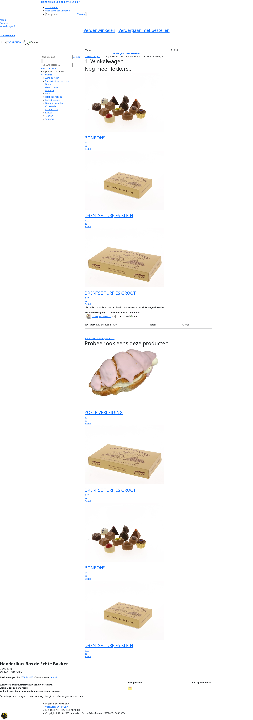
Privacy (64, 706)
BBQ (47, 93)
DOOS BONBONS (15, 42)
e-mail (54, 677)
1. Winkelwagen (92, 56)
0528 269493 (27, 677)
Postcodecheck (48, 68)
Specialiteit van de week (57, 81)
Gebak (48, 112)
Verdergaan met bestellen (144, 30)
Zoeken (81, 14)
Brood (48, 84)
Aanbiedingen (52, 77)
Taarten (49, 115)
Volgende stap (108, 338)
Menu (3, 19)
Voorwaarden (52, 706)
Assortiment (47, 74)
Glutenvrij (50, 118)
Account (4, 23)
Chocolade (50, 106)
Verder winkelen (99, 30)
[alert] (4, 716)
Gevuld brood (52, 87)
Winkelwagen (7, 26)
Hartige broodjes (53, 96)
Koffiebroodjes (52, 100)
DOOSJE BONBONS (101, 316)
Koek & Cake (51, 109)
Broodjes (49, 90)
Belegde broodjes (54, 103)
